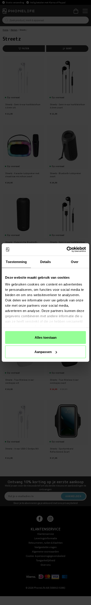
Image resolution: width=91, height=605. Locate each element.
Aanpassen (43, 352)
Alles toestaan (46, 337)
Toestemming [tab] (16, 261)
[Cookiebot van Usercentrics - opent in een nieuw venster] (66, 249)
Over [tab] (74, 261)
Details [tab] (45, 261)
